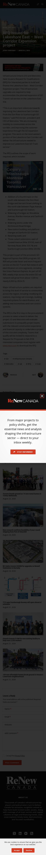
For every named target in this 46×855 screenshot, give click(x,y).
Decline (29, 850)
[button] (42, 396)
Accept (17, 850)
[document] (23, 427)
